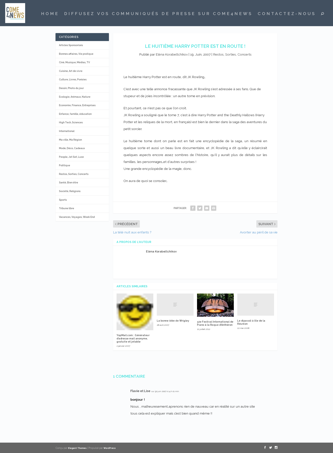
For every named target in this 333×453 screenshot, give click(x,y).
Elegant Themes (77, 448)
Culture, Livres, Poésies (73, 79)
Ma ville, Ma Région (70, 139)
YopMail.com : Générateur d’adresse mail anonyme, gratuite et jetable (133, 338)
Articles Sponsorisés (71, 45)
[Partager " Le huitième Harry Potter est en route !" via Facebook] (192, 208)
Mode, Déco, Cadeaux (72, 148)
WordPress (110, 448)
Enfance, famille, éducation (75, 114)
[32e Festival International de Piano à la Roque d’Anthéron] (215, 305)
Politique (64, 165)
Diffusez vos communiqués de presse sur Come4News (158, 14)
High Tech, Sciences (71, 122)
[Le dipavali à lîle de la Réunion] (255, 305)
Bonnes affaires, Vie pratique (76, 53)
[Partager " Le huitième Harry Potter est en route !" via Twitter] (199, 208)
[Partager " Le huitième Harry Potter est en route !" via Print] (213, 208)
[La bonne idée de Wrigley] (175, 305)
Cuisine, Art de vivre (70, 71)
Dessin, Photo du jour (71, 88)
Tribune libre (66, 208)
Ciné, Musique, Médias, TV (74, 62)
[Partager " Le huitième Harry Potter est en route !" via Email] (206, 208)
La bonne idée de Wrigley (173, 320)
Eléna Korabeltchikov (172, 54)
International (66, 131)
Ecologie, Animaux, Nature (74, 96)
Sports (63, 199)
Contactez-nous (287, 14)
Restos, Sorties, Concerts (232, 54)
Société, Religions (69, 191)
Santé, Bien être (68, 182)
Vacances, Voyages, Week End (77, 217)
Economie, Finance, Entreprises (77, 105)
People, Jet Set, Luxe (71, 157)
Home (50, 14)
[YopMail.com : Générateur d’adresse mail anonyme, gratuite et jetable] (135, 312)
